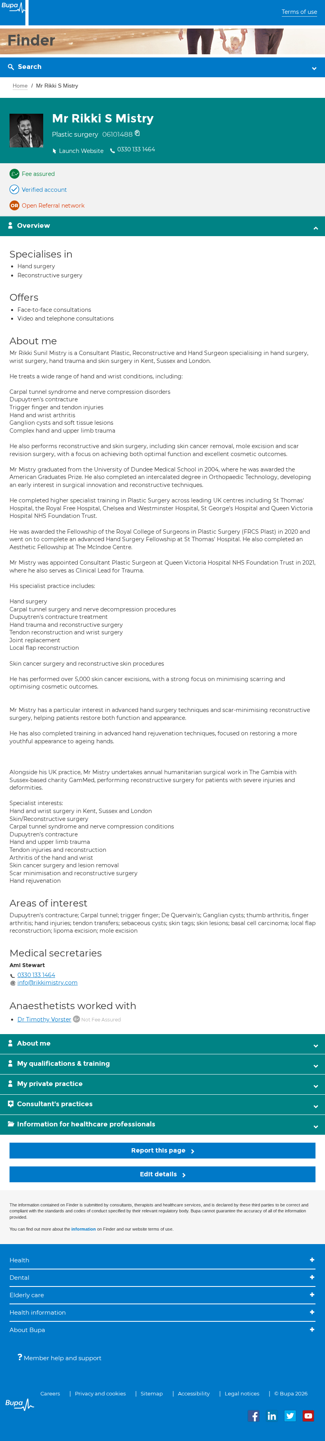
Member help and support (61, 1358)
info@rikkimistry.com (47, 982)
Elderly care (27, 1295)
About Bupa (27, 1330)
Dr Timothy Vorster (44, 1019)
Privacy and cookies (100, 1393)
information (83, 1229)
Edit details (159, 1174)
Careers (50, 1393)
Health (19, 1260)
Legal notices (242, 1393)
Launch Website (81, 151)
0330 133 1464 (136, 149)
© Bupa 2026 (291, 1393)
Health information (38, 1312)
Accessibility (194, 1393)
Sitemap (152, 1393)
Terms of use (299, 11)
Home (20, 85)
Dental (19, 1277)
